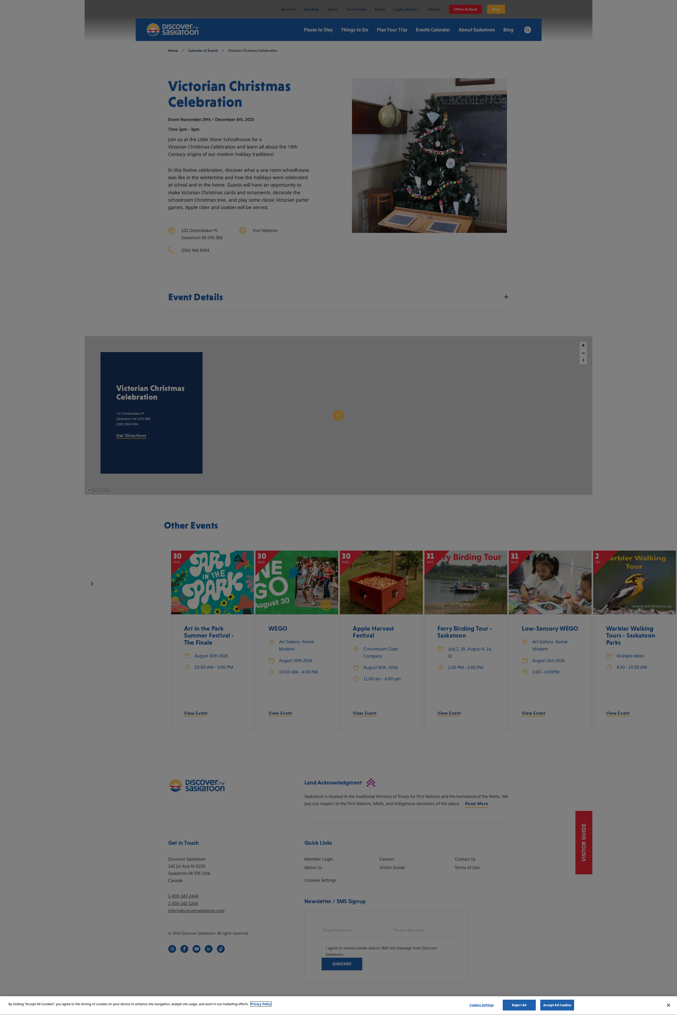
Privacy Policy (261, 1004)
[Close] (668, 1005)
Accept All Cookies (557, 1005)
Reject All (519, 1005)
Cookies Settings (481, 1005)
